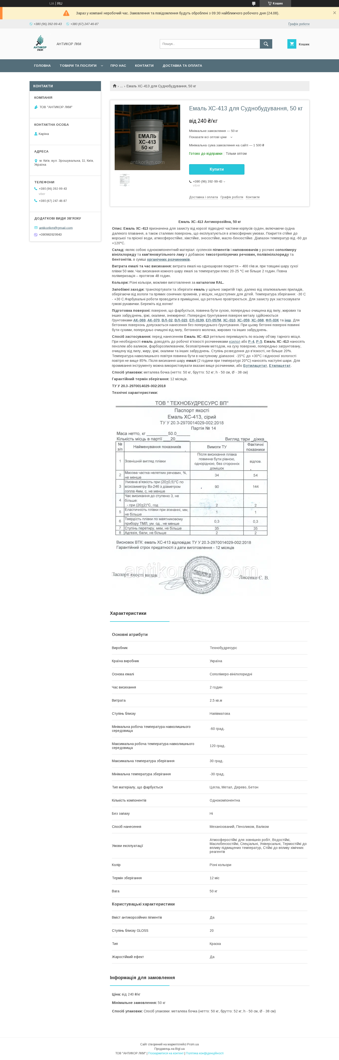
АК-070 (153, 320)
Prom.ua (193, 1044)
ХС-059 (243, 320)
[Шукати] (266, 44)
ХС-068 (257, 320)
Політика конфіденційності (205, 1053)
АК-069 (139, 320)
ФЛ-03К (272, 320)
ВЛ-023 (180, 320)
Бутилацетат (255, 366)
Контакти (144, 65)
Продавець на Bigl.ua (169, 1049)
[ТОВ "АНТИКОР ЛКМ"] (40, 53)
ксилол (234, 341)
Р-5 (259, 341)
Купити (217, 169)
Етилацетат (280, 366)
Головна (42, 65)
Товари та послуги (78, 65)
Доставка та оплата (182, 65)
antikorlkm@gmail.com (56, 227)
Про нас (118, 65)
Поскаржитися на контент (166, 1053)
